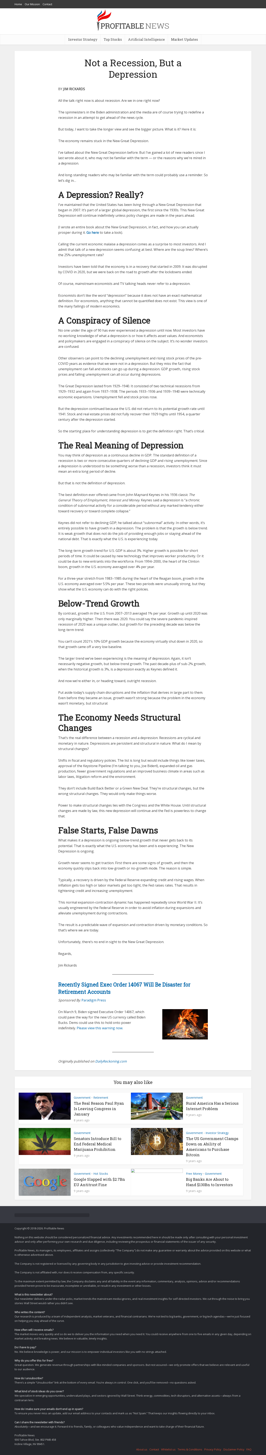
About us (141, 1449)
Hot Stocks (100, 1174)
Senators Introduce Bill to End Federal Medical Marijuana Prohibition (97, 1144)
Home (18, 4)
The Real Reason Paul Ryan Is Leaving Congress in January (99, 1109)
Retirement (100, 1098)
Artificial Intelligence (146, 39)
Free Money (194, 1174)
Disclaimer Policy (233, 1449)
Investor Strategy (82, 39)
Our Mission (32, 4)
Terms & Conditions (190, 1449)
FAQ (248, 1449)
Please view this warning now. (100, 1028)
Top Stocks (113, 39)
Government (82, 1098)
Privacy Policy (212, 1449)
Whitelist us (168, 1449)
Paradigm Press (93, 1000)
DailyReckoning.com (111, 1061)
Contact (47, 4)
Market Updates (184, 39)
